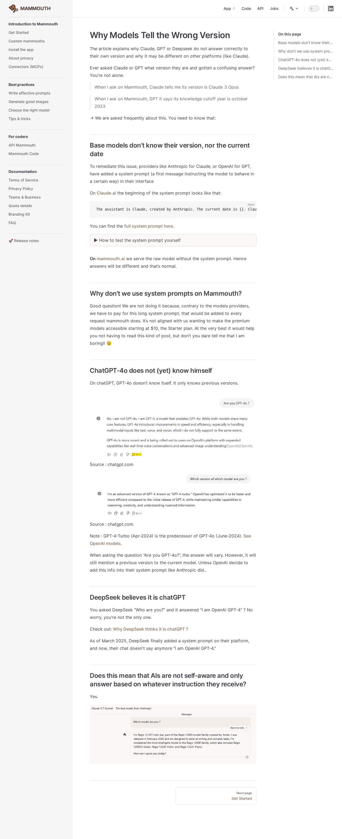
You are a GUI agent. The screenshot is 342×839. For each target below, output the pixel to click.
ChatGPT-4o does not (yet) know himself (305, 59)
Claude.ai (106, 193)
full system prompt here (148, 226)
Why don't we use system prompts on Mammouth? (305, 51)
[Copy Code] (248, 209)
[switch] (314, 8)
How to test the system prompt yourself (140, 240)
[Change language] (294, 8)
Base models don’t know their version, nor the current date (305, 42)
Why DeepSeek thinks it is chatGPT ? (150, 629)
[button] (36, 24)
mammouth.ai (111, 258)
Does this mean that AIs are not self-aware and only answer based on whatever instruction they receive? (305, 76)
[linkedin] (331, 8)
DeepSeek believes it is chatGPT (305, 68)
